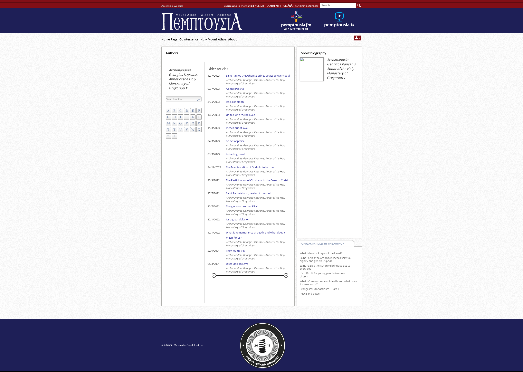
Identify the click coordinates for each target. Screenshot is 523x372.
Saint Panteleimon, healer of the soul (248, 193)
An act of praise (235, 141)
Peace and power (310, 293)
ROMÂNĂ (287, 6)
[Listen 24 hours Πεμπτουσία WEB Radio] (296, 20)
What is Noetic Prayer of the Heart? (321, 253)
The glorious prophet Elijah (242, 206)
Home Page (169, 39)
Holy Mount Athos (213, 39)
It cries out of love (237, 128)
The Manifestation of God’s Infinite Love (250, 167)
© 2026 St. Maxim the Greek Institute (182, 345)
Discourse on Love (237, 264)
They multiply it (235, 250)
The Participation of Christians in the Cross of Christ (257, 180)
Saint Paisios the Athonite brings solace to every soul (258, 75)
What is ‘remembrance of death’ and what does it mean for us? (328, 283)
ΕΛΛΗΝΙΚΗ (272, 6)
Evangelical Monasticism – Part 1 (319, 288)
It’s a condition (235, 102)
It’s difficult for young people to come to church (324, 275)
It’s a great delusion (237, 219)
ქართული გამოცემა (306, 6)
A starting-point (235, 154)
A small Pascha (235, 88)
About (232, 39)
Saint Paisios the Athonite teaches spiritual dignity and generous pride (325, 259)
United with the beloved (240, 115)
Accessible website (172, 6)
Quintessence (188, 39)
